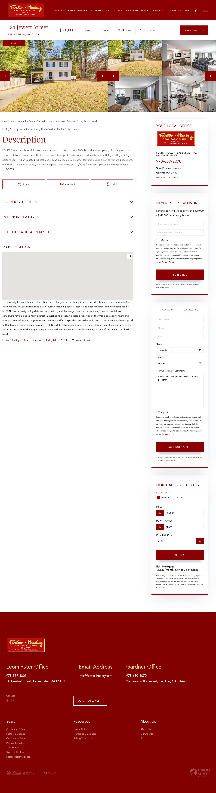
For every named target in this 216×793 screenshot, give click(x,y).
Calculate (180, 555)
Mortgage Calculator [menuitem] (84, 733)
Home (5, 340)
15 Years (179, 497)
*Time (159, 357)
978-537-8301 (16, 675)
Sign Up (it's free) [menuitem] (15, 752)
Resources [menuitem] (113, 10)
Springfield (51, 340)
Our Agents (173, 178)
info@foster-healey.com (95, 675)
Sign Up (175, 10)
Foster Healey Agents (90, 700)
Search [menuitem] (58, 10)
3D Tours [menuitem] (97, 10)
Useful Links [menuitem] (80, 729)
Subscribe (180, 274)
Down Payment (164, 520)
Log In (186, 10)
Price (159, 506)
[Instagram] (12, 700)
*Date (159, 344)
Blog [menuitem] (143, 738)
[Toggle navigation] (205, 10)
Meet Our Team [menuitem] (136, 10)
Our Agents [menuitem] (147, 733)
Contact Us (161, 178)
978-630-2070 (169, 161)
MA (26, 340)
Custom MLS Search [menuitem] (17, 729)
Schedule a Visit (192, 310)
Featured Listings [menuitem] (15, 733)
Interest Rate (164, 534)
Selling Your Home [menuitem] (83, 738)
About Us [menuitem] (146, 729)
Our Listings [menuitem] (76, 10)
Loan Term (162, 492)
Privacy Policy (168, 262)
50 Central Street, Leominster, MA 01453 (35, 681)
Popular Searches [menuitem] (15, 743)
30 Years (165, 497)
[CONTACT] (194, 30)
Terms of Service (164, 460)
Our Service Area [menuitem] (15, 738)
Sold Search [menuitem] (12, 747)
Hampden (36, 340)
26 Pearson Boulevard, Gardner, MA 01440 (156, 681)
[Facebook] (7, 700)
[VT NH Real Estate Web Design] (200, 772)
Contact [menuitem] (157, 10)
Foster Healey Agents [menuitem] (18, 756)
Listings (16, 340)
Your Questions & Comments (170, 370)
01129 (64, 340)
